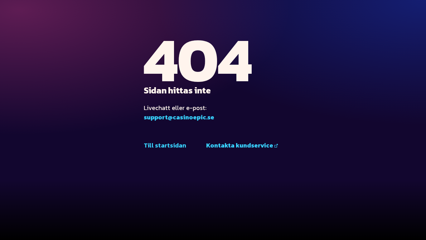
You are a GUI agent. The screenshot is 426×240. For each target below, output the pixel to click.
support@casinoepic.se (179, 117)
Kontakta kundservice (239, 145)
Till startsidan (165, 145)
